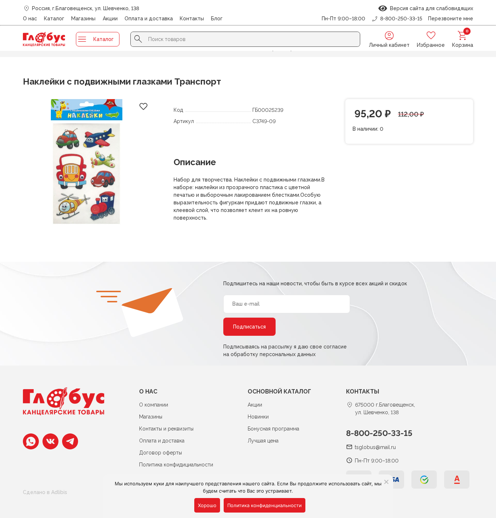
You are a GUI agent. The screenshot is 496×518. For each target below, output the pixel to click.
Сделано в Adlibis (45, 492)
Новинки (258, 417)
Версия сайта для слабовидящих (430, 8)
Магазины (83, 18)
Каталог (54, 18)
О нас (30, 18)
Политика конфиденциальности (264, 505)
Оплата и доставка (149, 18)
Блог (217, 18)
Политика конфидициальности (176, 465)
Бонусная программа (273, 429)
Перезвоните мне (450, 18)
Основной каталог (279, 391)
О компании (153, 405)
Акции (110, 18)
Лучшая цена (263, 441)
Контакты (192, 18)
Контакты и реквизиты (166, 429)
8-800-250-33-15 (379, 433)
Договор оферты (160, 453)
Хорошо (207, 505)
